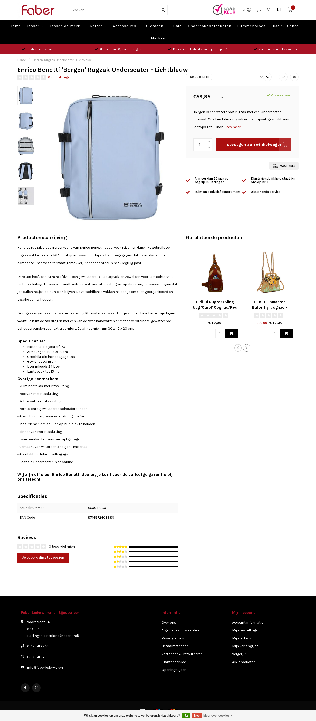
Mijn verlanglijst (245, 646)
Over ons (169, 622)
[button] (238, 348)
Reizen (96, 26)
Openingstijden (174, 670)
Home (15, 26)
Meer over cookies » (217, 715)
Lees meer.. (233, 127)
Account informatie (247, 622)
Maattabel (287, 166)
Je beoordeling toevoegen (43, 557)
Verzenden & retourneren (182, 654)
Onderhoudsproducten (209, 26)
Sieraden (154, 26)
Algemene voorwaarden (180, 630)
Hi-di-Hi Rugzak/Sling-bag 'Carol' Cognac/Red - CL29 (215, 307)
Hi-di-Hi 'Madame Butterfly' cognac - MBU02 (269, 307)
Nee (197, 715)
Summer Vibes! (252, 26)
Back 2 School (286, 26)
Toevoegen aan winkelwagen (253, 144)
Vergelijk (239, 654)
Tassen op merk (65, 26)
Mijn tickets (241, 638)
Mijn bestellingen (246, 630)
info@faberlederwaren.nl (47, 667)
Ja (186, 715)
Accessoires (124, 26)
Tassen (33, 26)
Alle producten (244, 662)
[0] (290, 10)
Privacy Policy (173, 638)
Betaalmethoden (175, 646)
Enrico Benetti (199, 77)
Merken (158, 38)
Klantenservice (174, 662)
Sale (177, 26)
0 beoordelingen (60, 77)
